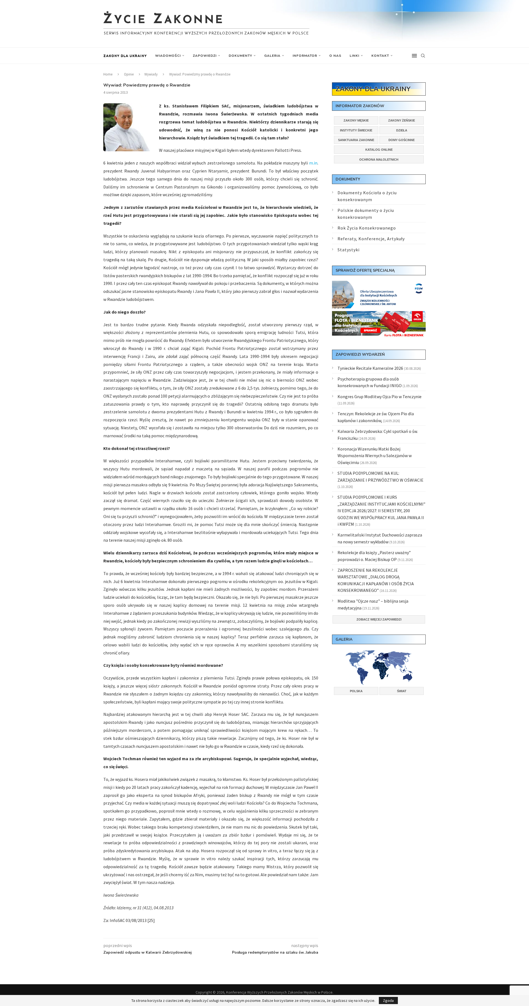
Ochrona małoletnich (378, 159)
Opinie (129, 74)
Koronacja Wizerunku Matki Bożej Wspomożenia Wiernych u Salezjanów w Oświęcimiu (375, 455)
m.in (313, 163)
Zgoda (388, 1000)
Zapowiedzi (205, 55)
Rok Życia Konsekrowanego (367, 228)
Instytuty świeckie (356, 130)
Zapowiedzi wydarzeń (360, 354)
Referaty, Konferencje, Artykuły (371, 238)
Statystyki (349, 249)
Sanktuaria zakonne (356, 140)
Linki (354, 55)
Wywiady (151, 74)
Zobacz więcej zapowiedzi (379, 619)
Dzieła (401, 130)
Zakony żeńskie (401, 120)
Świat (401, 691)
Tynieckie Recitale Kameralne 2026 (370, 368)
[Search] (423, 56)
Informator (305, 55)
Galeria (272, 55)
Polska (356, 691)
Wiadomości (168, 55)
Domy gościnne (401, 140)
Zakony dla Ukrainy (125, 55)
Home (107, 74)
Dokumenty (240, 55)
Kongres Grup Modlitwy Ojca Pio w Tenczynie (380, 396)
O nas (335, 55)
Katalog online (379, 149)
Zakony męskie (356, 120)
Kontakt (380, 55)
